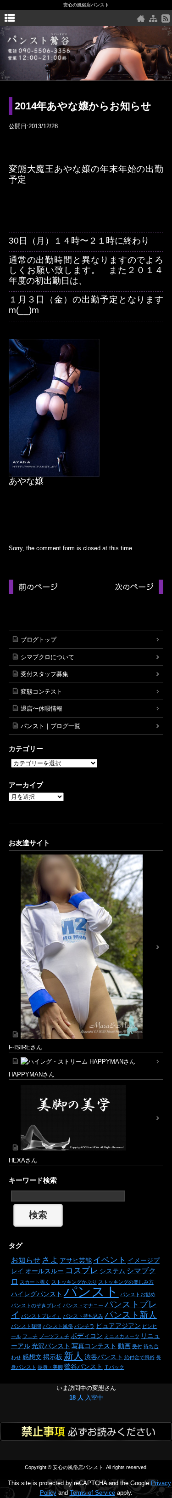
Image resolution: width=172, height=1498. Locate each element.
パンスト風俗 (58, 1326)
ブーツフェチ (54, 1336)
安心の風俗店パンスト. (79, 1467)
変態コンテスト (41, 691)
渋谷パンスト (103, 1357)
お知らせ (25, 1260)
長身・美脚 (50, 1367)
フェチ (30, 1336)
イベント (109, 1259)
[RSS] (165, 18)
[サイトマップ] (153, 18)
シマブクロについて (47, 657)
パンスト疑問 (26, 1326)
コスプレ (81, 1270)
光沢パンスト (51, 1346)
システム (112, 1271)
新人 (73, 1355)
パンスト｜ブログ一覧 (50, 726)
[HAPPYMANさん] (86, 1061)
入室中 (86, 1397)
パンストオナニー (83, 1305)
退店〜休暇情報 (41, 708)
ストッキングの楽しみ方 (126, 1282)
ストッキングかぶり (74, 1282)
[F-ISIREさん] (86, 947)
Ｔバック (114, 1367)
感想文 (32, 1357)
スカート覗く (35, 1282)
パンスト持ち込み (83, 1316)
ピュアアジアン (118, 1325)
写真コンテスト (94, 1346)
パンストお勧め (137, 1294)
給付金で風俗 (139, 1357)
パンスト (91, 1291)
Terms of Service (92, 1492)
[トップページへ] (141, 18)
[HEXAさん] (86, 1118)
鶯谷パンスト (83, 1366)
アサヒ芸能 (76, 1260)
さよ (50, 1259)
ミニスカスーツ (121, 1336)
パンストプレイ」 (41, 1316)
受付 (137, 1346)
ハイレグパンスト (36, 1294)
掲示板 (52, 1357)
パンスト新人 (131, 1315)
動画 (124, 1346)
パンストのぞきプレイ (36, 1305)
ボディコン (87, 1335)
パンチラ (84, 1326)
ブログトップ (38, 639)
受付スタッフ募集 (44, 674)
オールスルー (44, 1271)
